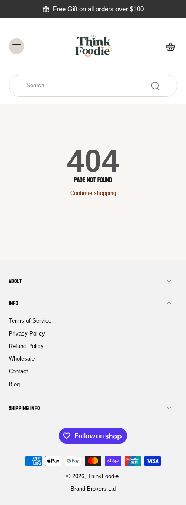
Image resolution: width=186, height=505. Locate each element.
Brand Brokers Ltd (93, 489)
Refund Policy (26, 346)
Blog (14, 384)
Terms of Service (30, 321)
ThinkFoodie (103, 476)
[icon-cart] (167, 46)
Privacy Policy (27, 333)
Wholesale (22, 359)
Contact (18, 371)
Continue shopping (93, 193)
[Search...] (155, 86)
